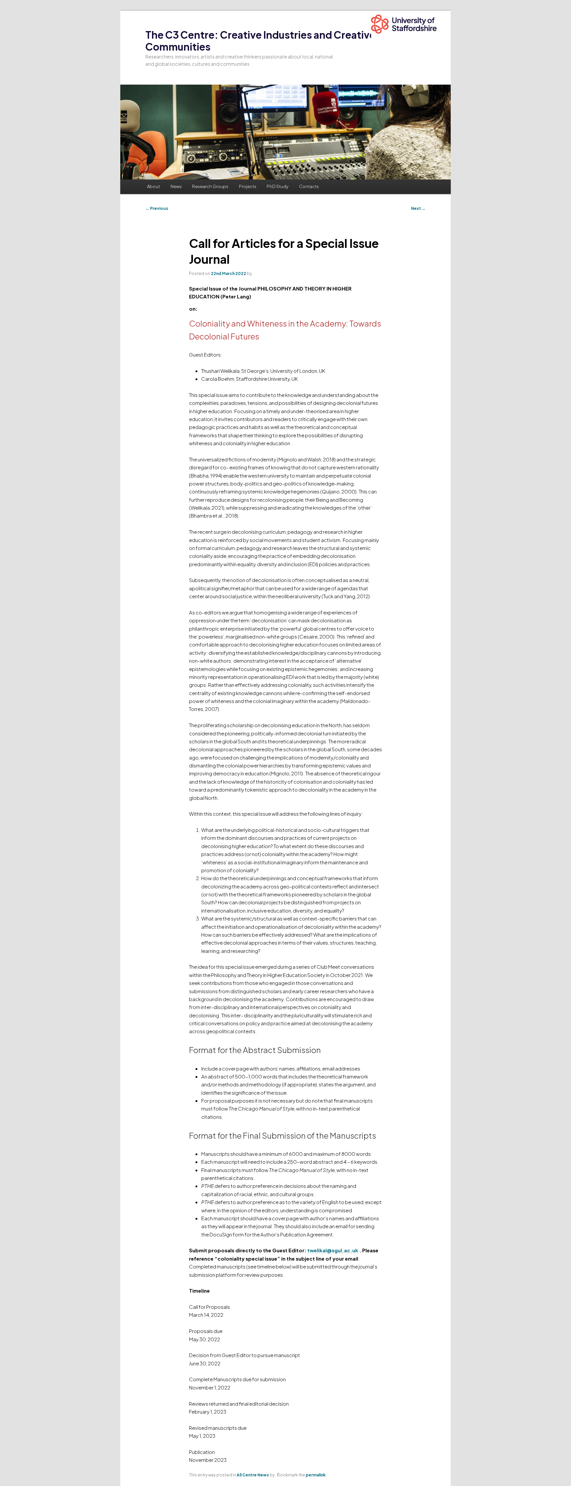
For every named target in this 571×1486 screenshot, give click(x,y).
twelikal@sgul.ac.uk (333, 1250)
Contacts (309, 186)
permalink (315, 1474)
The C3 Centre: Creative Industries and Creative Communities (260, 40)
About (153, 186)
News (176, 186)
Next (418, 208)
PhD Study (277, 186)
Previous (156, 208)
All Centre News (253, 1474)
